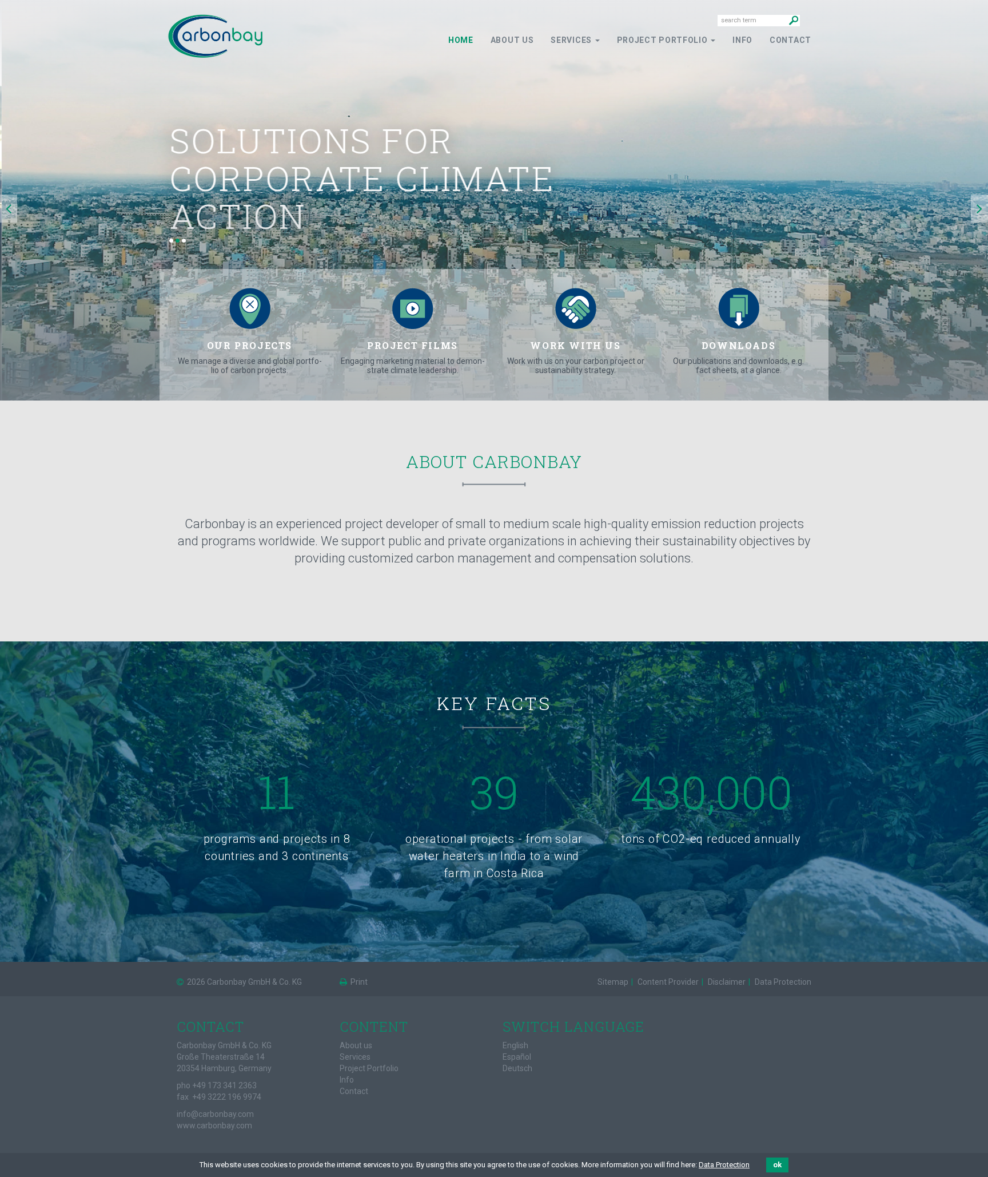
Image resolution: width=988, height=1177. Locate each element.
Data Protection (724, 1164)
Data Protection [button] (782, 981)
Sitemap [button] (612, 981)
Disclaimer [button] (726, 981)
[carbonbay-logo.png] (215, 35)
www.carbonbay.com (214, 1125)
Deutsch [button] (517, 1068)
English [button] (515, 1045)
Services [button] (572, 40)
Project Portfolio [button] (663, 40)
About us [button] (512, 40)
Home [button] (460, 40)
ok (777, 1164)
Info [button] (742, 40)
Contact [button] (790, 40)
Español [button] (517, 1056)
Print (358, 981)
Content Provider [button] (667, 981)
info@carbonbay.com (215, 1114)
